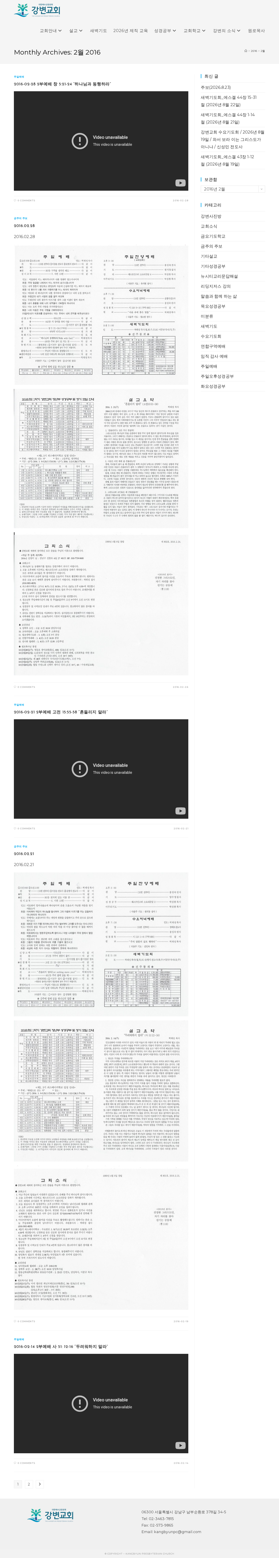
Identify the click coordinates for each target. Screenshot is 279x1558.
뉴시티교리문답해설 (219, 276)
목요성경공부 (213, 306)
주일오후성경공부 (217, 376)
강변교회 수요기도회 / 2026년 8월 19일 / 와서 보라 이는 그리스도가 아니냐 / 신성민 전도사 (232, 139)
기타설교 (209, 256)
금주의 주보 (21, 218)
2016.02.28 (24, 226)
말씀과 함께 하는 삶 (219, 296)
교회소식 (209, 226)
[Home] (245, 50)
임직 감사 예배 (214, 356)
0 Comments (26, 200)
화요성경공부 (213, 386)
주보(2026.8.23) (216, 87)
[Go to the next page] (40, 1484)
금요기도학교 (213, 236)
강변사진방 (211, 216)
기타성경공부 (213, 266)
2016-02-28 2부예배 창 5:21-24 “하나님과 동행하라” (62, 84)
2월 (263, 50)
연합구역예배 (213, 346)
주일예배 (19, 76)
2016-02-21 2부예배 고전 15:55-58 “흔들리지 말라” (61, 712)
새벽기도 (209, 326)
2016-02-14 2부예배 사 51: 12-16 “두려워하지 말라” (61, 1347)
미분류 (207, 316)
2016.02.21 (24, 854)
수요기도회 (211, 336)
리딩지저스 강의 (216, 286)
